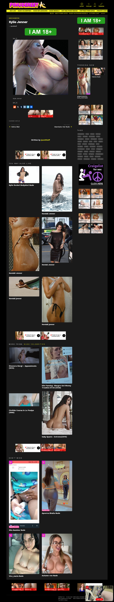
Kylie (18, 121)
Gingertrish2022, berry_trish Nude (82, 97)
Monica (92, 151)
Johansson (81, 149)
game (101, 141)
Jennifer (93, 146)
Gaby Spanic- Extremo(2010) (54, 437)
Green (85, 144)
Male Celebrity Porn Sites (64, 598)
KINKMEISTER (91, 598)
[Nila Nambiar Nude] (24, 494)
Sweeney (87, 159)
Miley (86, 151)
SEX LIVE (13, 11)
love (93, 149)
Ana (88, 134)
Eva (91, 141)
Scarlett (98, 156)
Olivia (85, 154)
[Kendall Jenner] (57, 189)
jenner (12, 121)
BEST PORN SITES (61, 13)
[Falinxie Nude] (98, 71)
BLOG (52, 13)
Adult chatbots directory (79, 598)
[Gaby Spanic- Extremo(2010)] (57, 413)
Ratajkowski (100, 154)
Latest (82, 6)
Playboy (92, 154)
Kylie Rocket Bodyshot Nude (21, 185)
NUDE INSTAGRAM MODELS (78, 13)
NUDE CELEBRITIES (24, 11)
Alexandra (81, 134)
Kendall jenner (15, 298)
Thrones (101, 159)
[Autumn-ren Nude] (57, 554)
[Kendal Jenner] (57, 240)
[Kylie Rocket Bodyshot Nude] (24, 174)
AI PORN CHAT (94, 13)
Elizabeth (94, 139)
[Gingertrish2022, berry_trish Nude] (83, 81)
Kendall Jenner (48, 214)
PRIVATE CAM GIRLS (103, 11)
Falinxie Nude (96, 77)
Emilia (100, 139)
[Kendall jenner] (24, 286)
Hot (10, 462)
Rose (86, 156)
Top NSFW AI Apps (63, 600)
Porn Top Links (97, 597)
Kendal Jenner (48, 265)
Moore (98, 151)
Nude (80, 154)
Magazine (100, 149)
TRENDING (101, 6)
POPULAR (88, 6)
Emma (85, 141)
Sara (92, 156)
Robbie (80, 156)
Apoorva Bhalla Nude (51, 513)
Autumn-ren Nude (50, 576)
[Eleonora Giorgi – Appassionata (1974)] (24, 355)
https (86, 146)
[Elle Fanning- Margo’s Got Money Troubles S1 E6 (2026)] (57, 365)
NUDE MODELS (54, 11)
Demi (87, 139)
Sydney (94, 159)
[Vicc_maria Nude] (24, 554)
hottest (81, 146)
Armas (98, 134)
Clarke (85, 136)
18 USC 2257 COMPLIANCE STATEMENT (75, 597)
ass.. (80, 136)
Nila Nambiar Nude (17, 530)
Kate (88, 149)
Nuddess (89, 597)
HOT (95, 6)
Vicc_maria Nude (16, 576)
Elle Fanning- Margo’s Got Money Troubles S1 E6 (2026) (56, 387)
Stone (80, 159)
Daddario (81, 139)
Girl (80, 144)
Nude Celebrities (34, 344)
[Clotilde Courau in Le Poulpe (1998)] (24, 399)
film (96, 141)
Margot (80, 151)
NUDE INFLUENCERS (40, 11)
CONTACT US (61, 597)
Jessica (100, 146)
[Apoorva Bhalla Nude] (57, 486)
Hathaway (92, 144)
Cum (98, 136)
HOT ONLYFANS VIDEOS (69, 11)
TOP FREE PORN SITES (87, 11)
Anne (93, 134)
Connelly (92, 136)
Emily (80, 141)
